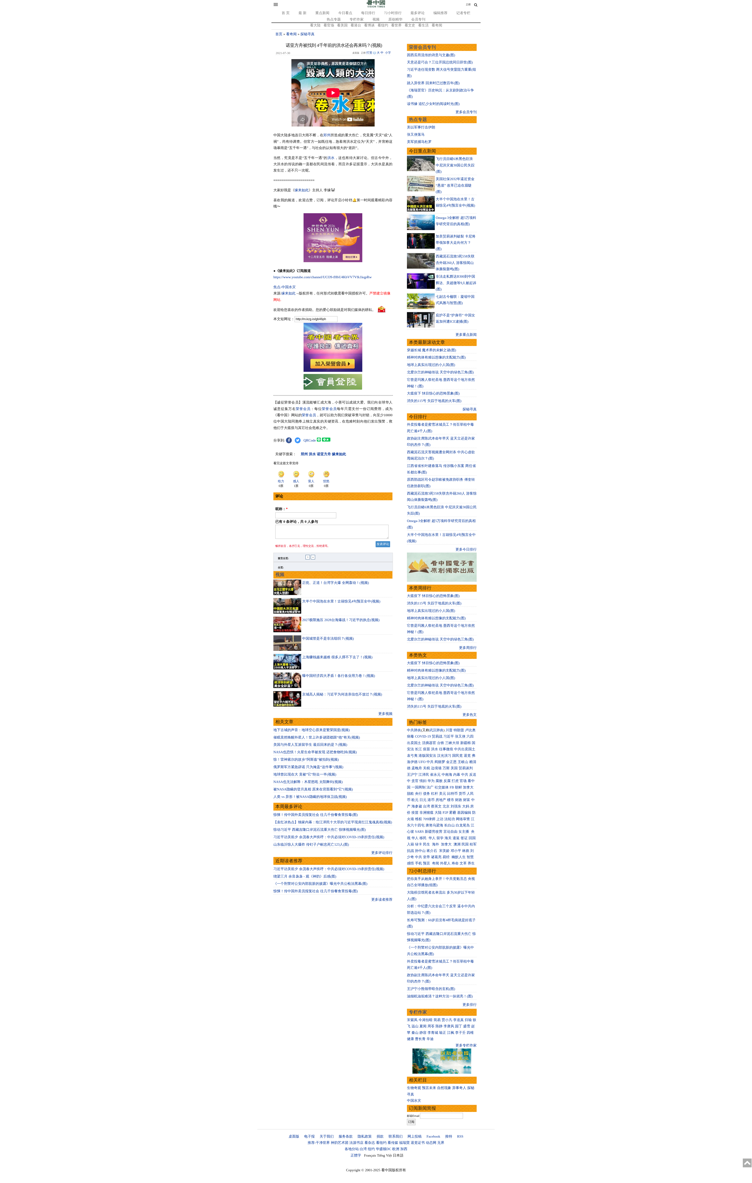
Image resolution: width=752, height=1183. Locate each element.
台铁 (440, 743)
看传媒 (393, 1143)
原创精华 (395, 19)
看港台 (356, 25)
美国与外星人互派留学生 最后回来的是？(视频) (310, 745)
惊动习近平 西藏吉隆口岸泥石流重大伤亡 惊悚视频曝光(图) (319, 830)
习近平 (448, 736)
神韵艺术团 (339, 1143)
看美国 (342, 25)
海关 (448, 838)
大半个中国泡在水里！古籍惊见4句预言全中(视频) (341, 601)
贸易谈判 (466, 768)
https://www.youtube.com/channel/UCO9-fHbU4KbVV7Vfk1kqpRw (322, 277)
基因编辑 (464, 813)
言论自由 (450, 832)
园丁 (458, 1026)
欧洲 (395, 1149)
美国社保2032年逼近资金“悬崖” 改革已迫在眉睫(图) (455, 185)
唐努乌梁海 (434, 825)
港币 (431, 800)
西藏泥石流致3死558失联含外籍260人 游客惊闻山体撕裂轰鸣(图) (455, 262)
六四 (470, 736)
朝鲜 (458, 787)
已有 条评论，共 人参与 (296, 522)
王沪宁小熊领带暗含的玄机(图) (431, 989)
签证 (464, 838)
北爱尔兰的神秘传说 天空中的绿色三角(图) (440, 372)
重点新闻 (322, 13)
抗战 (410, 851)
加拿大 (468, 787)
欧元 (414, 800)
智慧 (470, 857)
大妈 (465, 806)
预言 (427, 863)
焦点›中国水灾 (284, 287)
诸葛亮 (436, 857)
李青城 (433, 1033)
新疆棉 (465, 743)
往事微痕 (446, 749)
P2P (445, 813)
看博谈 (369, 25)
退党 (467, 756)
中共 (430, 762)
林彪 (465, 851)
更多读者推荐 (381, 899)
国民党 (457, 756)
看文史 (410, 25)
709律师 (429, 819)
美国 (454, 768)
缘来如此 (302, 190)
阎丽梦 (440, 762)
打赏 (369, 52)
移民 (423, 838)
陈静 (439, 1026)
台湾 (426, 806)
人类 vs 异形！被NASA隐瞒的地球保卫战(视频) (310, 797)
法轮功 (449, 819)
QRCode (310, 440)
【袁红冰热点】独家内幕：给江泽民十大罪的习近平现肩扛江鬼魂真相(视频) (332, 822)
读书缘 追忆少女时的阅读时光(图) (433, 104)
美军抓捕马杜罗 (419, 142)
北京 (446, 806)
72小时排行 (393, 13)
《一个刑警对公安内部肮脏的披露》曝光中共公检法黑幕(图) (320, 884)
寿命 (455, 863)
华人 (414, 838)
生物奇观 (414, 1088)
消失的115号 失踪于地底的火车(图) (434, 401)
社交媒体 (442, 787)
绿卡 (418, 844)
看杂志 (369, 1143)
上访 (439, 819)
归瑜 (468, 1020)
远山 (414, 1026)
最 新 (302, 13)
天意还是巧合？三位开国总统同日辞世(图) (440, 62)
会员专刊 (418, 19)
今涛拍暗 (425, 1020)
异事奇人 (459, 1088)
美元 (442, 794)
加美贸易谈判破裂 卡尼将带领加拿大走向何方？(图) (455, 242)
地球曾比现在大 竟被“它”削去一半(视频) (304, 774)
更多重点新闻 (466, 335)
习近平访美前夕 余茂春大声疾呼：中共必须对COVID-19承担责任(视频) (328, 837)
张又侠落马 (416, 134)
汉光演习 (444, 756)
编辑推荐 (440, 13)
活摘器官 (429, 743)
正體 (468, 4)
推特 (448, 1136)
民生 (427, 844)
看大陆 (315, 25)
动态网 (431, 1143)
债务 (426, 794)
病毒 (410, 736)
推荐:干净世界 (319, 1143)
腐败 (439, 781)
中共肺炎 (414, 730)
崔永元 (435, 775)
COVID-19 (423, 736)
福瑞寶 (404, 1143)
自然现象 (444, 1088)
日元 (423, 800)
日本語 (398, 1155)
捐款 (380, 1136)
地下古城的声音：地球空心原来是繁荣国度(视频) (311, 730)
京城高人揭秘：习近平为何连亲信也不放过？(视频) (342, 694)
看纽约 (383, 25)
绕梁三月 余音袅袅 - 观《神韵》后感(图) (304, 876)
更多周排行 (468, 648)
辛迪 (430, 1039)
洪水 (331, 158)
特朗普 (459, 730)
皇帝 (426, 857)
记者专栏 (463, 13)
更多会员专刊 (466, 112)
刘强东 (456, 806)
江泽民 (423, 775)
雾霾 (452, 813)
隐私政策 (365, 1136)
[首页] (376, 7)
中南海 (447, 775)
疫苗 (426, 749)
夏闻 (423, 1026)
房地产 (441, 800)
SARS (419, 832)
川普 (449, 730)
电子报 (309, 1136)
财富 (466, 800)
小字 (388, 52)
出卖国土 (414, 743)
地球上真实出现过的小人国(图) (431, 365)
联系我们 (396, 1136)
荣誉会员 (303, 409)
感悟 (410, 863)
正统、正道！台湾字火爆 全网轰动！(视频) (335, 583)
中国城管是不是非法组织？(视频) (328, 638)
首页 (278, 34)
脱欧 (410, 794)
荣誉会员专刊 (422, 47)
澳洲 (457, 844)
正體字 (356, 1155)
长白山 (449, 825)
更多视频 (385, 714)
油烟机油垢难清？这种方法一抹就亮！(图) (440, 996)
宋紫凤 (412, 1020)
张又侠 (460, 736)
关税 (426, 768)
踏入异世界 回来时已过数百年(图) (433, 83)
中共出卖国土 (464, 749)
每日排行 (368, 13)
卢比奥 (470, 730)
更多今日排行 (466, 549)
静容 (423, 1033)
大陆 (438, 813)
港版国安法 (427, 756)
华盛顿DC (383, 1149)
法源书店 (356, 1143)
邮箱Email (413, 1115)
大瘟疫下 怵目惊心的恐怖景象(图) (433, 393)
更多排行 (470, 1005)
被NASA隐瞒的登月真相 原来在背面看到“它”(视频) (313, 789)
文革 (463, 863)
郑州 (326, 135)
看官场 (329, 25)
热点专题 (334, 19)
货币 (462, 794)
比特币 (452, 794)
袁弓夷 (412, 756)
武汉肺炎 (436, 730)
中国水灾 (414, 1101)
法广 (430, 787)
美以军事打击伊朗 (421, 127)
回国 (472, 838)
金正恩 (451, 762)
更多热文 (470, 715)
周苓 (431, 1026)
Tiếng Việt (384, 1155)
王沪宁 (412, 775)
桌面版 (294, 1136)
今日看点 (345, 13)
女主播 (464, 832)
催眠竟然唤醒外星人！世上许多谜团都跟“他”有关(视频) (316, 737)
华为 (431, 781)
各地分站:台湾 (356, 1149)
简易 (437, 1020)
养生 (471, 863)
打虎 (455, 781)
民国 (465, 844)
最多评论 (417, 13)
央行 (418, 794)
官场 (463, 781)
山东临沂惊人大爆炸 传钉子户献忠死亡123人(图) (311, 844)
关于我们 (327, 1136)
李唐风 (449, 1026)
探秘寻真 (307, 34)
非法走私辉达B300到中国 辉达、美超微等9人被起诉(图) (456, 283)
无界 (440, 1143)
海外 (436, 844)
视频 (376, 19)
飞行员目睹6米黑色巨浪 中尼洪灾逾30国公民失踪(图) (455, 165)
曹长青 (420, 1039)
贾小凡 (447, 1020)
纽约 (371, 1149)
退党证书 (418, 1143)
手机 (418, 863)
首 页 (286, 13)
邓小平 (456, 851)
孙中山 (420, 851)
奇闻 (435, 863)
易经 (447, 857)
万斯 (446, 768)
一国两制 (418, 787)
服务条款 (346, 1136)
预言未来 (429, 1088)
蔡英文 (436, 806)
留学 (440, 838)
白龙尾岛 (463, 825)
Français (370, 1155)
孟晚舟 (416, 768)
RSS (460, 1136)
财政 (458, 800)
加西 (403, 1149)
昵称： (281, 509)
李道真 (458, 1020)
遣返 (456, 838)
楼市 (450, 800)
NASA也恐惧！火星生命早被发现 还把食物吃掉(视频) (315, 752)
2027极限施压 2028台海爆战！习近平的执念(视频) (341, 620)
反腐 (447, 781)
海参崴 (416, 806)
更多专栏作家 (466, 1045)
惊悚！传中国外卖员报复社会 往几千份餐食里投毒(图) (315, 815)
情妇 (423, 781)
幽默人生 (459, 857)
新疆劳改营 (433, 832)
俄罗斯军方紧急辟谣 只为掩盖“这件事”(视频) (308, 767)
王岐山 (463, 762)
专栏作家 (357, 19)
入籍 (410, 844)
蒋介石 (432, 851)
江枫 (450, 1033)
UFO (422, 762)
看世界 (396, 25)
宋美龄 (444, 851)
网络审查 (463, 819)
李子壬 (460, 1033)
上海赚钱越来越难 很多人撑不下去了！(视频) (337, 657)
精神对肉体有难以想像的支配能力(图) (436, 357)
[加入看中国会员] (333, 371)
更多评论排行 (381, 853)
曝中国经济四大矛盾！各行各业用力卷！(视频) (338, 676)
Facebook (433, 1136)
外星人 (445, 863)
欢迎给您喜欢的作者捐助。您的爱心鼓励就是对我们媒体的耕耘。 (324, 310)
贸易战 (437, 736)
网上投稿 (415, 1136)
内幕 (456, 775)
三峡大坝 (452, 743)
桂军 (473, 844)
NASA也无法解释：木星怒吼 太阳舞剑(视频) (308, 782)
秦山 (414, 1033)
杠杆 (434, 794)
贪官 (414, 781)
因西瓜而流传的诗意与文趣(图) (431, 55)
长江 (418, 749)
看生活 (423, 25)
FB (452, 787)
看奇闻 (437, 25)
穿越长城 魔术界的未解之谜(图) (431, 350)
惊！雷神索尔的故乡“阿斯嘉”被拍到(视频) (306, 759)
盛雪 (466, 1026)
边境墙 (436, 768)
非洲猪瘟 (426, 813)
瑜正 (442, 1033)
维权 (418, 819)
